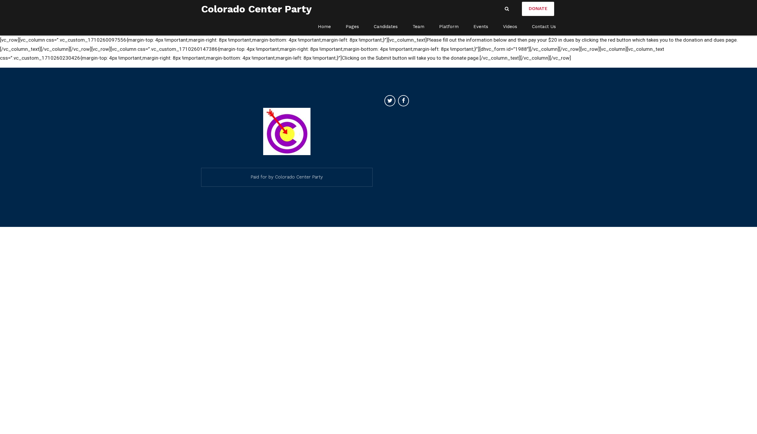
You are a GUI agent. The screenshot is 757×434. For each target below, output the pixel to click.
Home (324, 26)
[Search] (507, 8)
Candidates (386, 26)
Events (480, 26)
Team (418, 26)
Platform (449, 26)
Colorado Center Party (256, 9)
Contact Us (544, 26)
